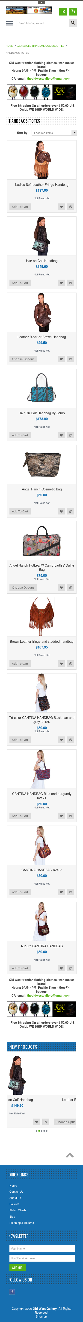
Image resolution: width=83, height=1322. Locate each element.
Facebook (12, 1291)
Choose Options (23, 359)
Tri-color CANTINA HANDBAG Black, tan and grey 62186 (41, 719)
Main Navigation (10, 23)
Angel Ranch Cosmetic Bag (42, 489)
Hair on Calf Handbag (42, 260)
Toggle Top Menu (41, 2)
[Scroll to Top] (71, 1156)
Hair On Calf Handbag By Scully (42, 413)
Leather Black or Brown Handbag (42, 336)
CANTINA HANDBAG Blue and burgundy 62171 (41, 795)
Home (9, 45)
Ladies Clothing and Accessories (40, 45)
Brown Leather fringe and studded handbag (42, 641)
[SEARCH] (73, 23)
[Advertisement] (44, 36)
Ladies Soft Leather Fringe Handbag (41, 184)
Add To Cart (20, 207)
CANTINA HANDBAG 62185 (41, 869)
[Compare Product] (63, 12)
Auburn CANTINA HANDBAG (42, 946)
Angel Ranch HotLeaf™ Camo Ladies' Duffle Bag (41, 567)
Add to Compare (70, 206)
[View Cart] (73, 12)
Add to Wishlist (61, 206)
